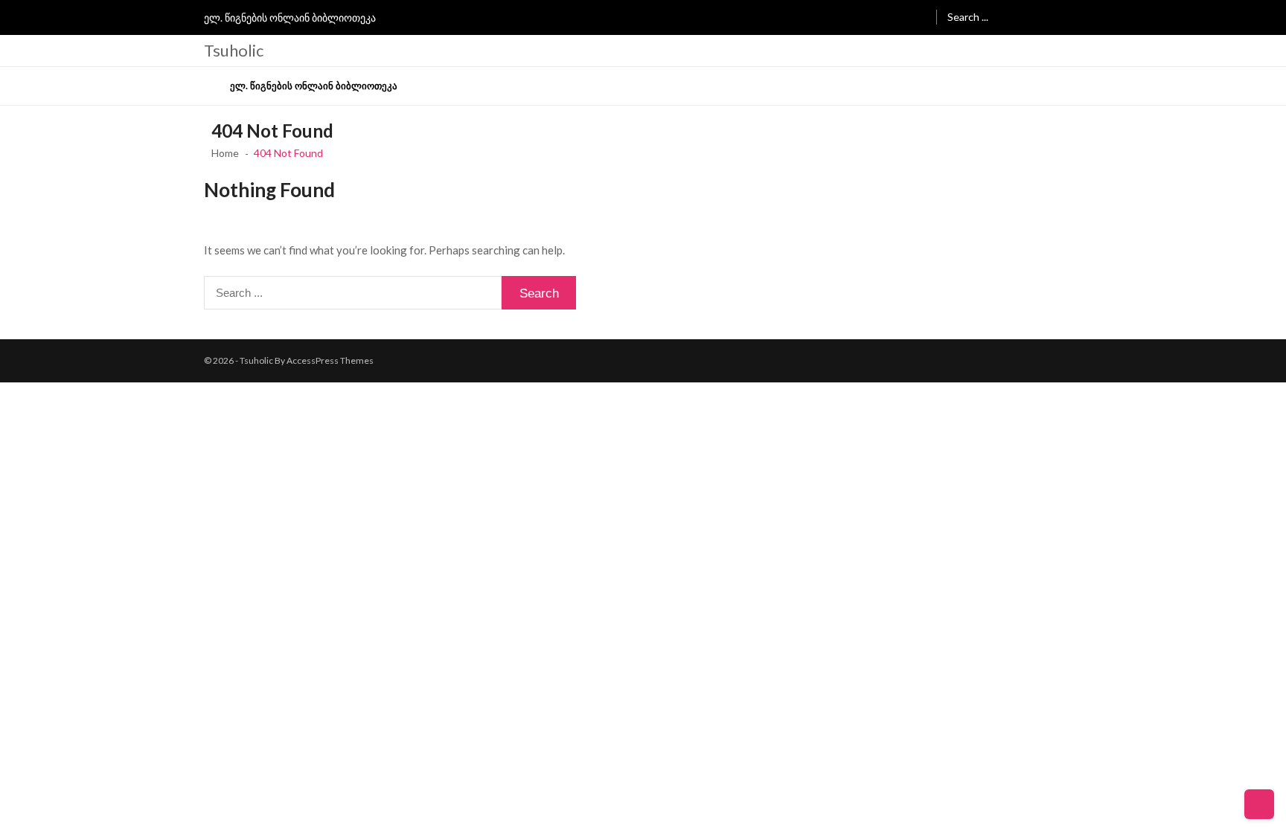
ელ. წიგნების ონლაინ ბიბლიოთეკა (290, 17)
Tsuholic (233, 50)
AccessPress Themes (330, 360)
